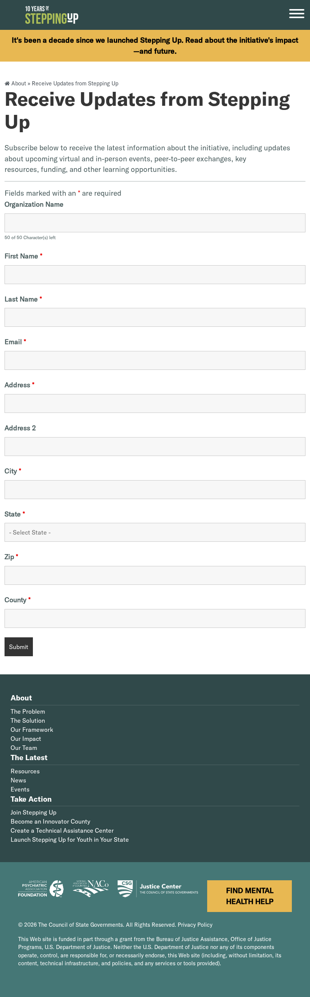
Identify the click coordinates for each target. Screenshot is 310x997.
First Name (23, 256)
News (18, 780)
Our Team (24, 747)
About (18, 83)
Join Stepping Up (33, 812)
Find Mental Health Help (249, 896)
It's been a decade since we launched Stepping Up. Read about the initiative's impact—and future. (155, 46)
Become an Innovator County (50, 821)
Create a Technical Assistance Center (62, 830)
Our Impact (26, 738)
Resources (25, 771)
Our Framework (32, 729)
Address (19, 385)
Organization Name (34, 204)
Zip (11, 557)
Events (20, 789)
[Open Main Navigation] (297, 15)
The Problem (28, 711)
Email (15, 342)
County (18, 600)
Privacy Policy (195, 924)
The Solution (28, 720)
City (13, 471)
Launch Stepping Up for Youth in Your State (70, 839)
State (15, 514)
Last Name (23, 299)
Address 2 (20, 428)
